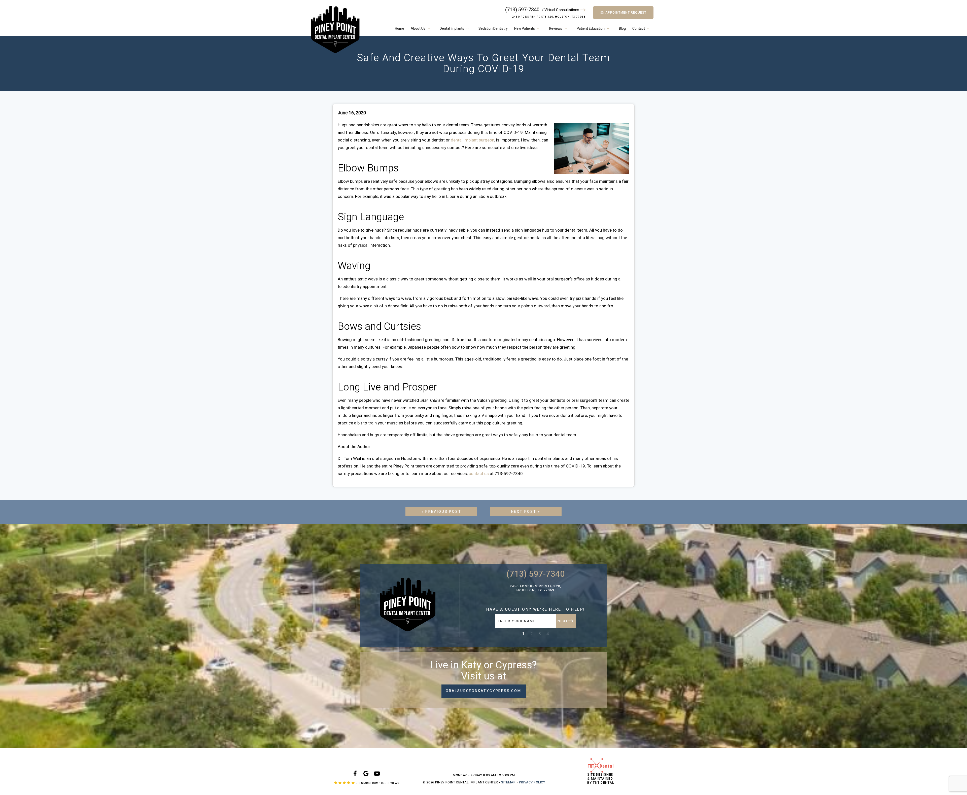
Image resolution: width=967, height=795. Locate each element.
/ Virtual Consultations (561, 10)
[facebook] (355, 774)
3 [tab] (539, 634)
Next (563, 621)
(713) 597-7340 (522, 10)
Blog (622, 28)
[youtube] (377, 774)
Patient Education (591, 28)
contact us (479, 474)
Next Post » (525, 511)
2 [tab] (531, 634)
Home (399, 28)
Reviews (555, 28)
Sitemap (508, 782)
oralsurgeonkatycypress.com (483, 691)
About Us (418, 28)
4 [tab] (547, 634)
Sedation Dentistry (493, 28)
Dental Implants (452, 28)
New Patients (524, 28)
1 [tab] (523, 634)
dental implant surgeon (472, 140)
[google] (366, 774)
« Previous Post (441, 511)
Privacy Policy (532, 782)
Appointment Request (625, 12)
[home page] (335, 29)
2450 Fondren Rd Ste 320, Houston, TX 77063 (548, 16)
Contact (638, 28)
